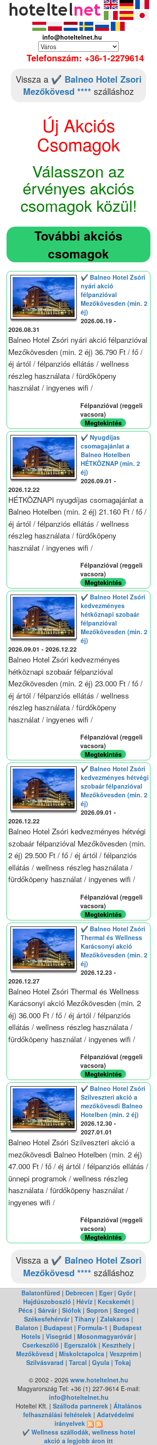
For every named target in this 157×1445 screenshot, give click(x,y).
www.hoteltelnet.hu (99, 1379)
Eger (106, 1292)
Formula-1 (93, 1327)
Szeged (124, 1310)
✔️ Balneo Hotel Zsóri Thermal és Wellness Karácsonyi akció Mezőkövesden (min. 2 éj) (114, 946)
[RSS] (90, 1423)
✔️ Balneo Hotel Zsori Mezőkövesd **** (82, 85)
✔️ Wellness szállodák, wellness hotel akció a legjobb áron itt (78, 1436)
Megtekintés (103, 422)
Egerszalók (80, 1345)
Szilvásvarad (45, 1362)
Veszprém (123, 1353)
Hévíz (84, 1301)
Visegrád (59, 1336)
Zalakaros (115, 1319)
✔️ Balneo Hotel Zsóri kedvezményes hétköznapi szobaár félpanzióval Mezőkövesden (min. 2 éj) (114, 618)
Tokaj (123, 1362)
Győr (125, 1292)
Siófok (71, 1310)
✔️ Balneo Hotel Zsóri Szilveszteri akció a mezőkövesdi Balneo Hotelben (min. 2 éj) (113, 1101)
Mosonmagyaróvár (105, 1336)
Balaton (26, 1327)
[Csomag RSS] (99, 1423)
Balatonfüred (40, 1292)
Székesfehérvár (46, 1319)
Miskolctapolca (81, 1353)
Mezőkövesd (35, 1353)
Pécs (25, 1310)
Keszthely (116, 1345)
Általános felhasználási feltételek (82, 1410)
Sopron (97, 1310)
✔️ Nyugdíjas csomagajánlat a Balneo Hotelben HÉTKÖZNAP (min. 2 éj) (110, 454)
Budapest (58, 1327)
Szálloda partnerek (81, 1406)
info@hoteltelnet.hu (79, 1397)
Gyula (100, 1362)
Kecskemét (114, 1301)
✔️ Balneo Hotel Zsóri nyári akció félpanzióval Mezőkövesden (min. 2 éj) (114, 294)
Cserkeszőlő (40, 1345)
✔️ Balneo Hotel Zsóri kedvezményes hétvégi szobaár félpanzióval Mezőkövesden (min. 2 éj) (115, 786)
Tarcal (78, 1362)
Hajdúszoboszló (47, 1301)
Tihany (85, 1319)
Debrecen (79, 1292)
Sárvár (47, 1310)
